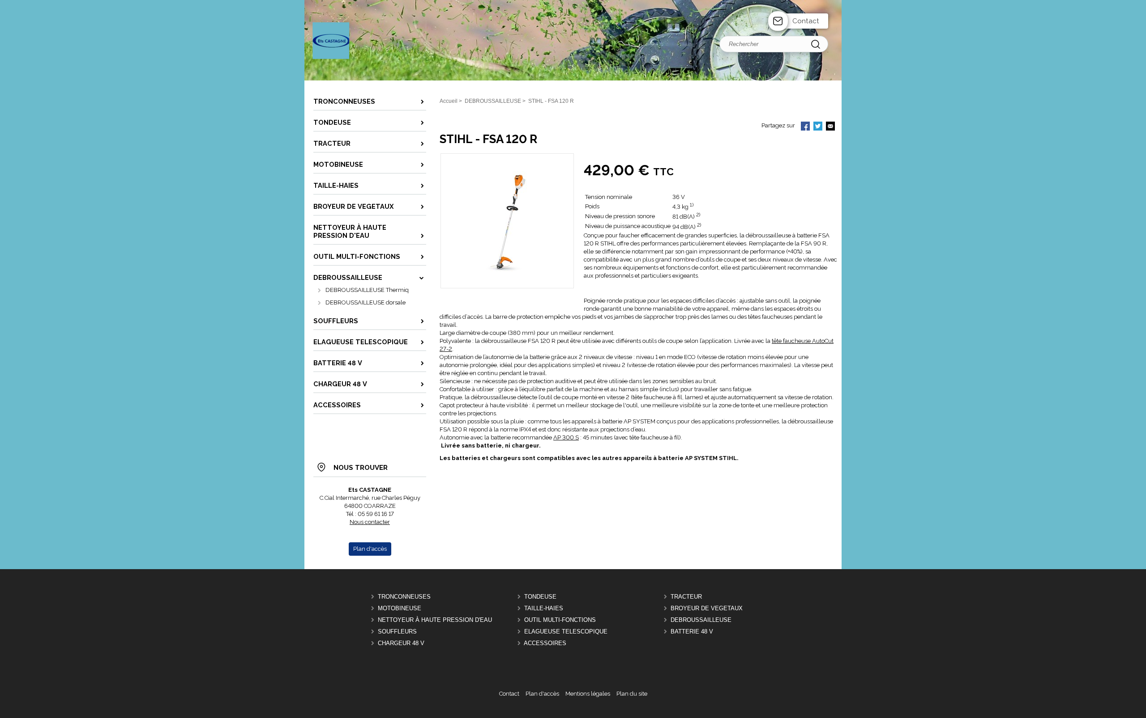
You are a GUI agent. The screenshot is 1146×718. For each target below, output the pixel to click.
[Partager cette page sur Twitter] (817, 127)
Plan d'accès (542, 693)
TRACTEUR (686, 596)
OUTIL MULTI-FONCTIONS (560, 620)
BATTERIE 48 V (692, 631)
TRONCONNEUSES (404, 596)
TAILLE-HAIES (543, 608)
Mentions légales (587, 693)
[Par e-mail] (830, 127)
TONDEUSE (540, 596)
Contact (805, 21)
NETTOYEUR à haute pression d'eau (435, 620)
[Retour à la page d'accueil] (573, 79)
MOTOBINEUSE (399, 608)
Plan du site (631, 693)
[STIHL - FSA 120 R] (507, 274)
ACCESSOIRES (545, 643)
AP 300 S (566, 437)
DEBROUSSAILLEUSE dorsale (365, 302)
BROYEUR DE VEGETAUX (707, 608)
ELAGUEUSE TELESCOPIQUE (565, 631)
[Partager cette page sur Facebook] (805, 127)
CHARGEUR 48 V (401, 643)
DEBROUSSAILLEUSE (701, 620)
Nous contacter (370, 522)
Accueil (449, 101)
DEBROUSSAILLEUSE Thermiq (367, 290)
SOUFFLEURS (397, 631)
